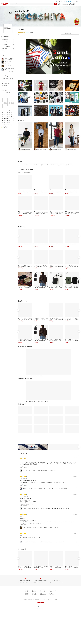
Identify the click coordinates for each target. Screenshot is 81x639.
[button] (76, 1)
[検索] (55, 4)
